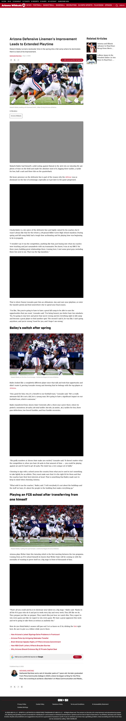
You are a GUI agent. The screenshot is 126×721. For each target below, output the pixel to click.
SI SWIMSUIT (17, 1)
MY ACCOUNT (52, 1)
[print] (21, 686)
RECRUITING (71, 5)
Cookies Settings (22, 707)
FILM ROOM (98, 5)
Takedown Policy (57, 704)
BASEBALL (60, 5)
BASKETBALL (48, 5)
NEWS (28, 5)
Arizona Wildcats (16, 116)
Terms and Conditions (77, 704)
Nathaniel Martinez (16, 56)
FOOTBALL (37, 5)
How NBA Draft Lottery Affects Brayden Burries (30, 646)
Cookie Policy (40, 704)
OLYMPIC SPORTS (85, 5)
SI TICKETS (26, 1)
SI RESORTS (35, 1)
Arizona (13, 388)
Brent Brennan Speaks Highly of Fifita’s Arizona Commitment (36, 642)
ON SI (9, 1)
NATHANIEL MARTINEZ (26, 670)
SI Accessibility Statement (100, 704)
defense (68, 177)
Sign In (122, 5)
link (75, 626)
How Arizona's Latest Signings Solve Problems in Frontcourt (35, 635)
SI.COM (4, 1)
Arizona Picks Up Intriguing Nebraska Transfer (30, 638)
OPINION (108, 5)
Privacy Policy (21, 704)
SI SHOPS (43, 1)
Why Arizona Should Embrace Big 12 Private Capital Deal (34, 649)
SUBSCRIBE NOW (63, 1)
